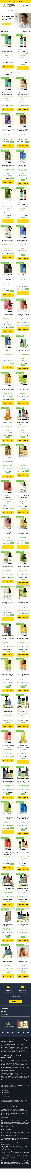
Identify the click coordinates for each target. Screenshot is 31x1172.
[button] (11, 72)
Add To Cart (8, 66)
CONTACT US (15, 1001)
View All (26, 31)
